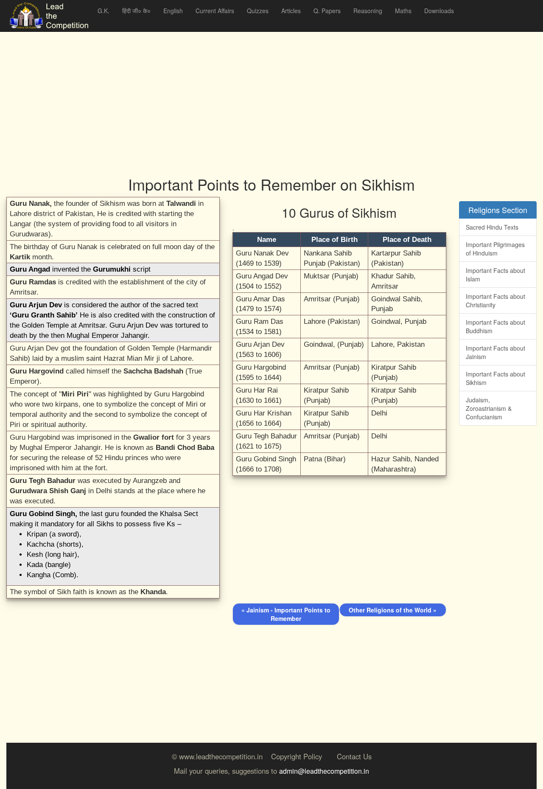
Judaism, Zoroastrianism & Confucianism (489, 408)
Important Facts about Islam (495, 274)
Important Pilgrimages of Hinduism (495, 248)
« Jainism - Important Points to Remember (285, 614)
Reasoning (367, 10)
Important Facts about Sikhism (495, 378)
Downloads (439, 10)
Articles (291, 10)
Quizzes (258, 10)
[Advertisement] (260, 93)
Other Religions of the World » (393, 610)
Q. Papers (327, 10)
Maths (403, 10)
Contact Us (354, 756)
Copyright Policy (296, 756)
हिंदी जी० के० (136, 10)
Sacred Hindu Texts (492, 227)
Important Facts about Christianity (495, 300)
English (173, 10)
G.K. (103, 10)
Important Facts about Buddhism (495, 326)
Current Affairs (215, 10)
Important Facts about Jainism (495, 352)
